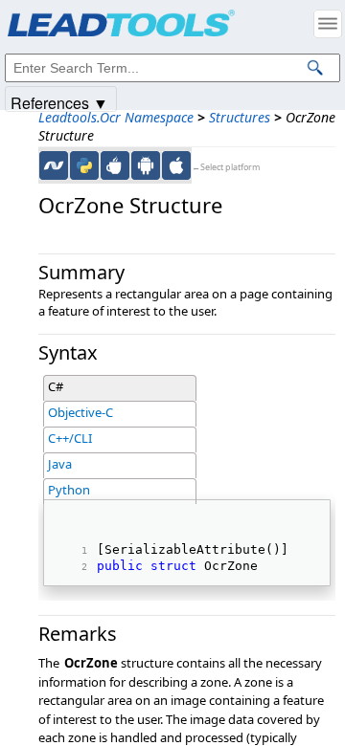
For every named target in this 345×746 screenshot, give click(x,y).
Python (69, 489)
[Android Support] (145, 165)
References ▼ (59, 102)
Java (60, 463)
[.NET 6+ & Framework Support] (53, 165)
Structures (239, 117)
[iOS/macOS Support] (176, 165)
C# (55, 386)
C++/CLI (70, 438)
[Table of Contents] (327, 24)
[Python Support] (84, 165)
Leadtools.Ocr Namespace (116, 117)
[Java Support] (115, 165)
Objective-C (80, 412)
